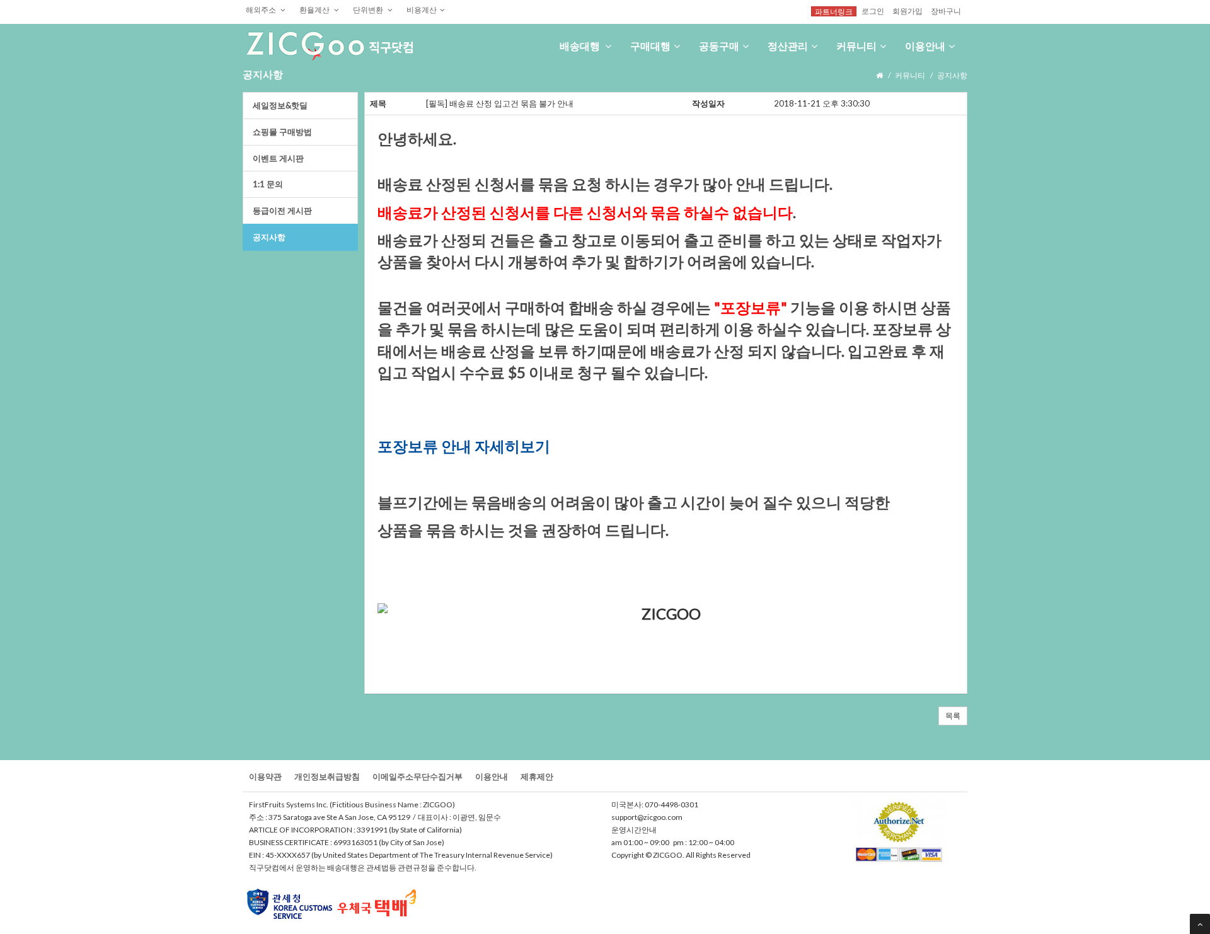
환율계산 (315, 9)
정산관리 (788, 46)
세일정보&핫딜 (280, 105)
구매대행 (650, 46)
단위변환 (368, 9)
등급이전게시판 (282, 210)
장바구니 (946, 10)
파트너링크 (834, 11)
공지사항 (269, 237)
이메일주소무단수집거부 (417, 776)
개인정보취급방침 (327, 776)
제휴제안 (537, 776)
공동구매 (719, 46)
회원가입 (907, 10)
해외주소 (261, 9)
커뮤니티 (856, 46)
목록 (952, 715)
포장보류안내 (426, 446)
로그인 (872, 10)
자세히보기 (512, 446)
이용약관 (265, 776)
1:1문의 (268, 184)
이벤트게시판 (278, 158)
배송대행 (581, 46)
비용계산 (421, 9)
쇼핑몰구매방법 (282, 132)
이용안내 (925, 46)
